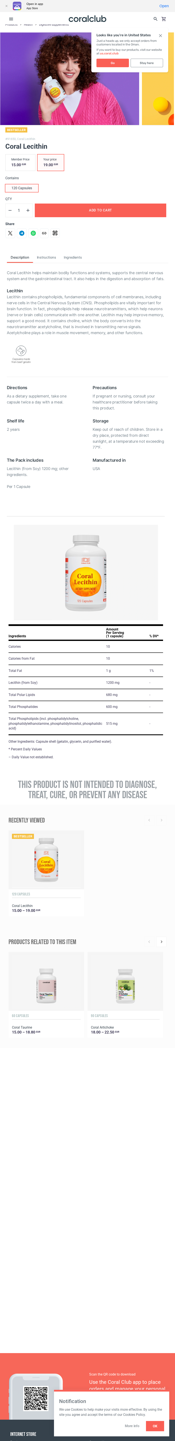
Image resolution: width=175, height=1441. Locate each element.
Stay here (147, 63)
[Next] (161, 942)
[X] (10, 233)
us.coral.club (109, 53)
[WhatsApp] (33, 233)
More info (132, 1426)
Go (113, 63)
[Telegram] (21, 233)
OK (155, 1426)
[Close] (6, 6)
